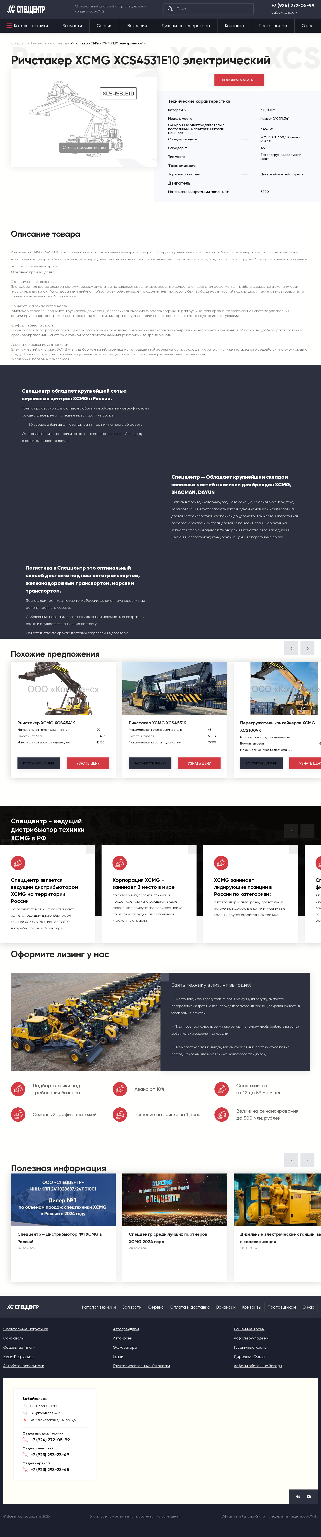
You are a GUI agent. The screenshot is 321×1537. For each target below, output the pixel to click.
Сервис (104, 25)
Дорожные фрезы (249, 1356)
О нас (308, 25)
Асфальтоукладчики (251, 1338)
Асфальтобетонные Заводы (258, 1366)
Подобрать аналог (239, 80)
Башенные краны (249, 1329)
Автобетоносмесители (23, 1366)
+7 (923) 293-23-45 (50, 1469)
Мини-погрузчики (18, 1356)
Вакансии (137, 25)
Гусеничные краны (250, 1347)
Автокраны (122, 1338)
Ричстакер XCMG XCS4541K (46, 722)
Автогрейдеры (126, 1329)
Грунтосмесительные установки (141, 1366)
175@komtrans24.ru (46, 1413)
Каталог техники (31, 25)
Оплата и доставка (190, 1307)
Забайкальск (282, 12)
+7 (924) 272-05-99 (292, 5)
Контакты (234, 25)
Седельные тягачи (19, 1347)
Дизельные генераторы (186, 25)
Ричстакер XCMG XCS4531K (157, 722)
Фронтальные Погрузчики (25, 1329)
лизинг (38, 763)
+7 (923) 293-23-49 (50, 1454)
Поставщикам (273, 25)
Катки (118, 1356)
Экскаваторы (125, 1347)
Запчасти (72, 25)
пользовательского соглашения (155, 1516)
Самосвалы (13, 1338)
